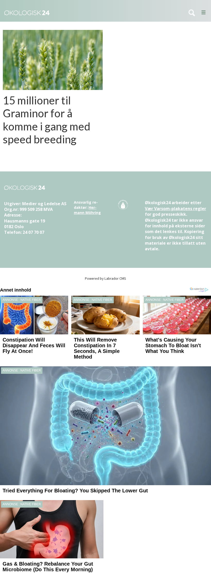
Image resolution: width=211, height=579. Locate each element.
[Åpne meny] (202, 13)
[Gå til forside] (91, 13)
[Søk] (192, 13)
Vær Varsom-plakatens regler (175, 208)
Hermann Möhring (87, 210)
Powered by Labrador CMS (105, 278)
